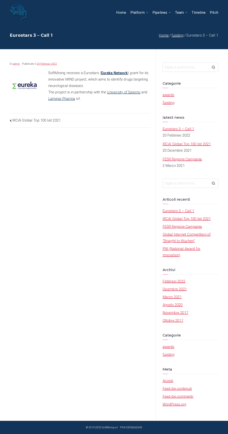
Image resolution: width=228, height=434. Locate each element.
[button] (146, 12)
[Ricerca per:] (190, 67)
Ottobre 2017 (173, 320)
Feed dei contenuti (177, 388)
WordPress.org (174, 404)
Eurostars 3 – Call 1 (178, 129)
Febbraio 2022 (174, 281)
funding (169, 103)
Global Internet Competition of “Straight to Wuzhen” (187, 237)
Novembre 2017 (175, 312)
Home (121, 12)
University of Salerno (123, 92)
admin (16, 63)
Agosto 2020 (173, 305)
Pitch (214, 12)
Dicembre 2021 (175, 289)
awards (168, 95)
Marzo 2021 (172, 297)
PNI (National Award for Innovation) (182, 251)
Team (179, 12)
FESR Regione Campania (182, 159)
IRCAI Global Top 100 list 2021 (36, 120)
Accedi (168, 381)
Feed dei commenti (178, 396)
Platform (137, 12)
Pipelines (159, 12)
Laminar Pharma (61, 98)
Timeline (199, 12)
